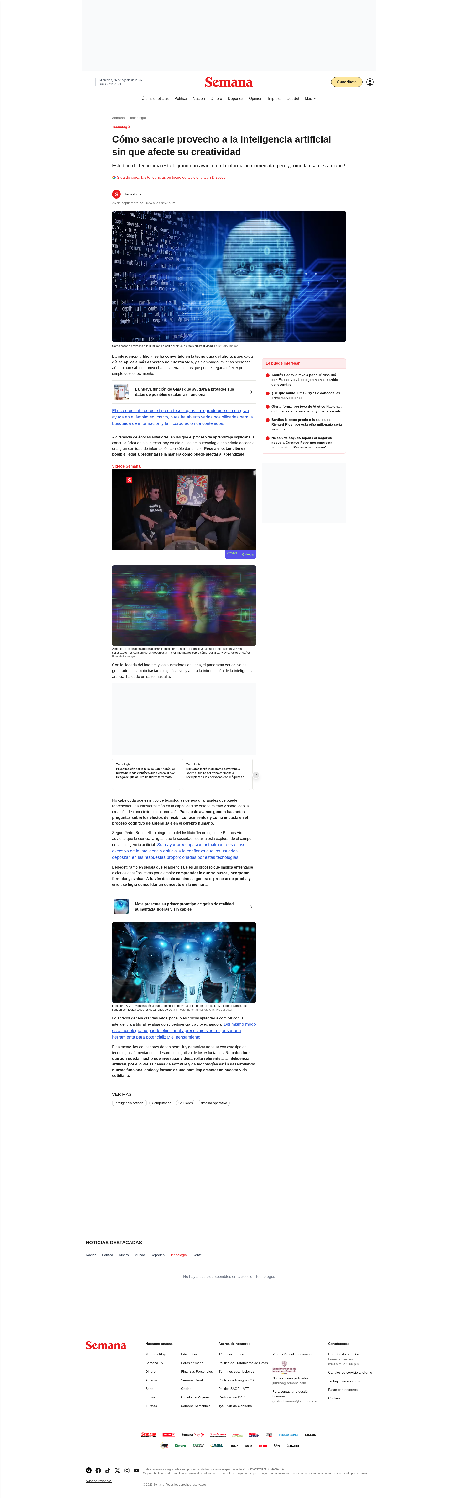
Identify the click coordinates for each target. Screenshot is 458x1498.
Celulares (185, 1103)
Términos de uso (231, 1354)
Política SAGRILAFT (234, 1389)
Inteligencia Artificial (129, 1103)
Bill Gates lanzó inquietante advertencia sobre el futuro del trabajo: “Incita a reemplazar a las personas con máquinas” (215, 773)
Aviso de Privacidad (104, 1481)
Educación (189, 1354)
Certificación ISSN (232, 1397)
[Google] (89, 1470)
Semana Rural (192, 1380)
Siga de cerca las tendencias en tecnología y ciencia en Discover (172, 177)
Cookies (334, 1398)
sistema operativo (213, 1103)
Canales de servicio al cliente (350, 1372)
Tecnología (138, 118)
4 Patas (151, 1406)
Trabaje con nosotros (344, 1381)
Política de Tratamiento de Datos (243, 1363)
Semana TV (154, 1363)
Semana (118, 118)
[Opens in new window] (98, 1470)
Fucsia (151, 1397)
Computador (161, 1103)
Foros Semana (192, 1363)
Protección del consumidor (292, 1354)
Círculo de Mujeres (195, 1397)
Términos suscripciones (236, 1371)
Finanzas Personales (197, 1371)
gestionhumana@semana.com (295, 1401)
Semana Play (156, 1354)
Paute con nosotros (343, 1389)
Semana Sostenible (195, 1406)
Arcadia (151, 1380)
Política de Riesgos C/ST (237, 1380)
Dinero (151, 1371)
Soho (149, 1389)
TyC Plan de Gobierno (235, 1406)
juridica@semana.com (289, 1383)
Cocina (186, 1389)
